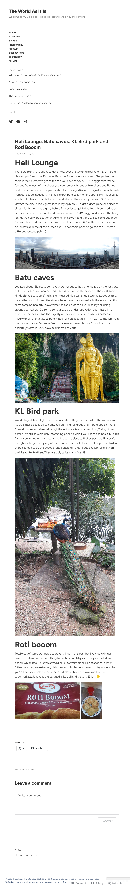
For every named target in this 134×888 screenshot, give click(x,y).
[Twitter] (11, 122)
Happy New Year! (24, 855)
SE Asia (30, 769)
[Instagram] (25, 122)
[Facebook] (18, 122)
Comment (107, 820)
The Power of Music (20, 96)
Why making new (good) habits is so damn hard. (35, 75)
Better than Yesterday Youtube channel (30, 102)
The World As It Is (27, 11)
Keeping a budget (18, 89)
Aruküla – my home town (22, 82)
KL (19, 849)
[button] (48, 700)
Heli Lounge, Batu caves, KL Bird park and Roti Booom (61, 144)
